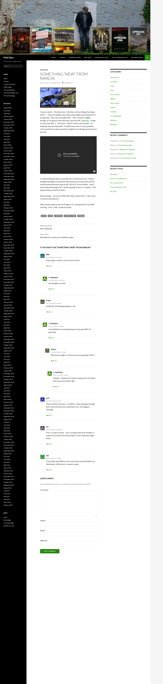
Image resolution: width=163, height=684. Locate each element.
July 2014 (7, 388)
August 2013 (8, 419)
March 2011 (7, 502)
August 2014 (8, 385)
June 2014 (7, 391)
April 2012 (7, 465)
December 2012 (9, 442)
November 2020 (9, 211)
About (54, 57)
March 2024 (7, 162)
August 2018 (8, 256)
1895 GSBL (58, 216)
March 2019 (7, 236)
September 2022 (9, 179)
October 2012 (8, 448)
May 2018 (7, 265)
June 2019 (7, 228)
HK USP (113, 191)
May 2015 (7, 359)
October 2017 (8, 285)
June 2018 (7, 262)
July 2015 (7, 354)
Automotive (114, 77)
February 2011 (8, 505)
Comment (44, 490)
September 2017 (9, 288)
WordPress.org (8, 526)
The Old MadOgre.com (120, 57)
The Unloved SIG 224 (128, 158)
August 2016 (8, 316)
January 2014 (8, 405)
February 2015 (8, 368)
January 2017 (8, 305)
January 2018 (8, 276)
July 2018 (7, 259)
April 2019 (7, 233)
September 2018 (9, 253)
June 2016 (7, 322)
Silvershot (114, 174)
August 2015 (8, 351)
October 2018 (8, 251)
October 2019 (8, 219)
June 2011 (7, 494)
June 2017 (7, 293)
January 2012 (8, 474)
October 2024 (8, 159)
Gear (112, 90)
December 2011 (9, 476)
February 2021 (8, 208)
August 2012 (8, 454)
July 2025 (7, 133)
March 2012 (7, 468)
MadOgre (56, 83)
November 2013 (9, 411)
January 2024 (8, 165)
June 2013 (7, 425)
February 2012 (8, 471)
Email (43, 530)
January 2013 (8, 439)
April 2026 (7, 113)
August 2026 (8, 108)
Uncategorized (115, 116)
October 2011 (8, 482)
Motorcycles (115, 103)
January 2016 (8, 336)
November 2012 (9, 445)
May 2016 (7, 325)
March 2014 (7, 399)
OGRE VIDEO (88, 57)
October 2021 (8, 193)
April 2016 (7, 328)
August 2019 (8, 225)
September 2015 (9, 348)
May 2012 (7, 462)
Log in (5, 517)
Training (113, 112)
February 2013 (8, 436)
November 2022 (9, 176)
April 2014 (7, 396)
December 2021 (9, 191)
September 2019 (9, 222)
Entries (7, 520)
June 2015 (7, 356)
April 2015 (7, 362)
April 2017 (7, 299)
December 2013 (9, 408)
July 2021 (7, 202)
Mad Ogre (9, 57)
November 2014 (9, 376)
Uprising (113, 120)
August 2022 (8, 182)
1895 (50, 216)
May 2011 (7, 496)
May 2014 (7, 394)
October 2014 (8, 379)
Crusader (113, 82)
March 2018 (7, 271)
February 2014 (8, 402)
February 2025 (8, 148)
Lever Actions (70, 216)
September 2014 (9, 382)
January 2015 (8, 371)
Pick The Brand (46, 227)
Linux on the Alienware (118, 179)
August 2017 (8, 291)
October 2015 (8, 345)
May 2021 (7, 205)
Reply (50, 266)
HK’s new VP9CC (116, 183)
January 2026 (8, 119)
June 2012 (7, 459)
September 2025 (9, 131)
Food (112, 86)
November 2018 (9, 248)
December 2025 (9, 122)
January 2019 (8, 242)
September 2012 (9, 451)
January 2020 (8, 216)
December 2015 (9, 339)
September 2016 (9, 313)
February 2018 (8, 273)
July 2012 (7, 456)
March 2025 (7, 145)
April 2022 (7, 188)
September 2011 (9, 485)
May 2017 (7, 296)
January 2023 (8, 171)
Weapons (44, 70)
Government (115, 94)
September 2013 (9, 416)
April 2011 (7, 499)
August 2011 (8, 488)
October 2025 (8, 128)
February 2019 (8, 239)
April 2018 (7, 268)
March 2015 (7, 365)
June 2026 (7, 111)
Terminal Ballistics (102, 57)
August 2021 (8, 199)
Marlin (81, 216)
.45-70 (44, 216)
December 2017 (9, 279)
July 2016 (7, 319)
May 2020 (7, 213)
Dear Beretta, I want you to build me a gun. (57, 236)
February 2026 (8, 116)
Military (113, 99)
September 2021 (9, 196)
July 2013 (7, 422)
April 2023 (7, 168)
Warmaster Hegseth (127, 149)
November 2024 (9, 156)
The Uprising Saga (137, 57)
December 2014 (9, 374)
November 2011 (9, 479)
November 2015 (9, 342)
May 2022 (7, 185)
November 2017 (9, 282)
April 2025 (7, 142)
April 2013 (7, 431)
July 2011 (7, 491)
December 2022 (9, 173)
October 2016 (8, 311)
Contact (62, 57)
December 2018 (9, 245)
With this (85, 120)
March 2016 (7, 331)
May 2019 (7, 231)
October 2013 (8, 414)
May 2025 (7, 139)
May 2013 (7, 428)
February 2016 (8, 333)
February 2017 (8, 302)
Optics (112, 107)
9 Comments (68, 83)
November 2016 (9, 308)
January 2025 (8, 151)
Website (43, 540)
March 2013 (7, 434)
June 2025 (7, 136)
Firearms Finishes (75, 57)
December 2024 (9, 153)
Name (43, 520)
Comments (8, 523)
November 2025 (9, 125)
